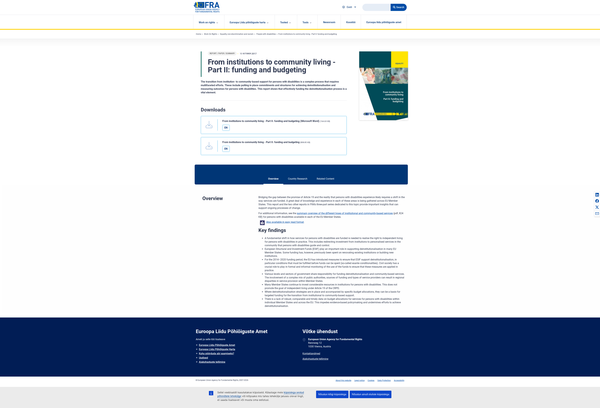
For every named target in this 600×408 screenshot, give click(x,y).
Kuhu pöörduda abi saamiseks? (216, 353)
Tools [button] (305, 22)
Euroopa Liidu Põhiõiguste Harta (217, 349)
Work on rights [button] (207, 22)
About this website (343, 380)
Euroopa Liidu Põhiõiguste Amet (217, 345)
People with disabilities (266, 34)
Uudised (203, 357)
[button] (597, 194)
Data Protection (384, 380)
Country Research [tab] (297, 178)
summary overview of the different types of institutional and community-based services (345, 213)
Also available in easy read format (285, 222)
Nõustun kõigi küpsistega (332, 394)
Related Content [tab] (325, 178)
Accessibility (399, 380)
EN (226, 127)
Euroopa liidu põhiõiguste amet (383, 22)
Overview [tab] (273, 178)
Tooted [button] (284, 22)
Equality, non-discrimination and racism (236, 34)
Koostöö (350, 22)
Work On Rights (210, 34)
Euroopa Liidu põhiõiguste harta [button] (247, 22)
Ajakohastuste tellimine (212, 361)
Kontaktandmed (311, 353)
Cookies (371, 380)
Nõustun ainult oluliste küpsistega (370, 394)
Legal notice (359, 380)
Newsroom (329, 22)
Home (198, 34)
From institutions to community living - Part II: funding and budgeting (307, 34)
